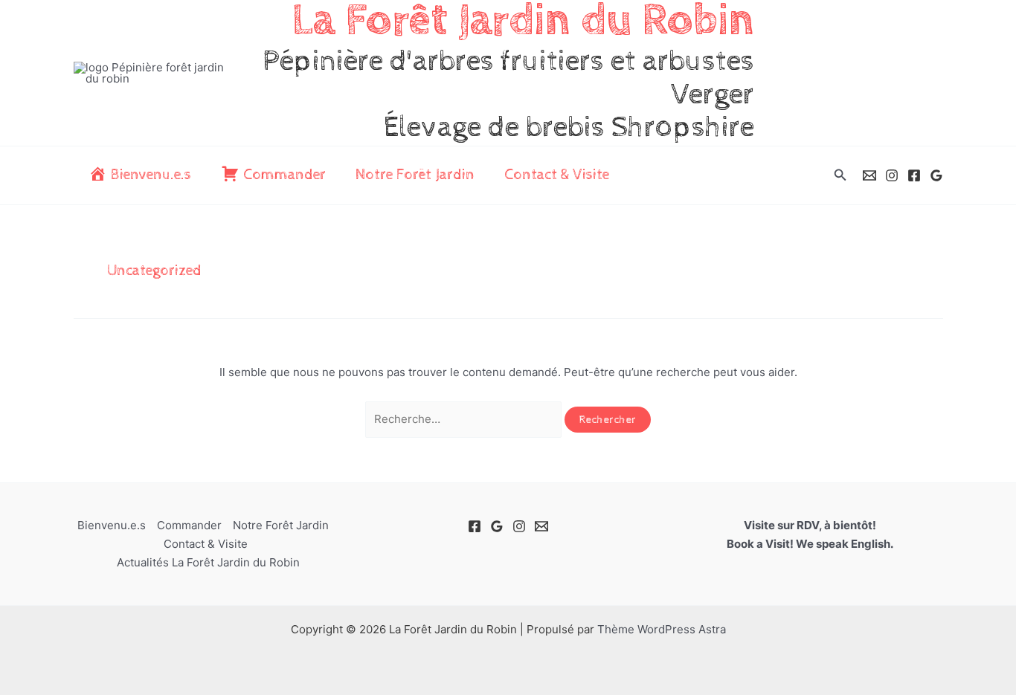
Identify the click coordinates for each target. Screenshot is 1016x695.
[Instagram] (891, 175)
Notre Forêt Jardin (415, 175)
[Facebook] (914, 175)
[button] (840, 175)
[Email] (869, 175)
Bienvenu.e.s (111, 525)
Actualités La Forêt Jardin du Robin (208, 562)
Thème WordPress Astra (661, 629)
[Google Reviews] (936, 175)
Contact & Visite (556, 175)
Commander (189, 525)
